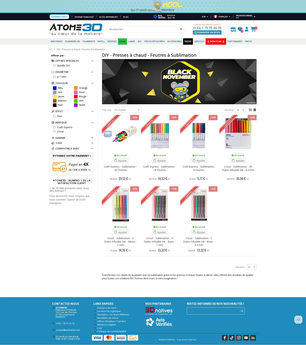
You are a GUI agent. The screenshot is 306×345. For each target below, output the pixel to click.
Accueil (50, 49)
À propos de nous (106, 307)
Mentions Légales (106, 324)
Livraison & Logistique (109, 311)
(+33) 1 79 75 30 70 (207, 28)
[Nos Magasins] (233, 29)
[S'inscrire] (241, 310)
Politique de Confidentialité (111, 331)
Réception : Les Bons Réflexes (113, 314)
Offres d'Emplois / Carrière (111, 321)
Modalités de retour (107, 317)
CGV (99, 328)
